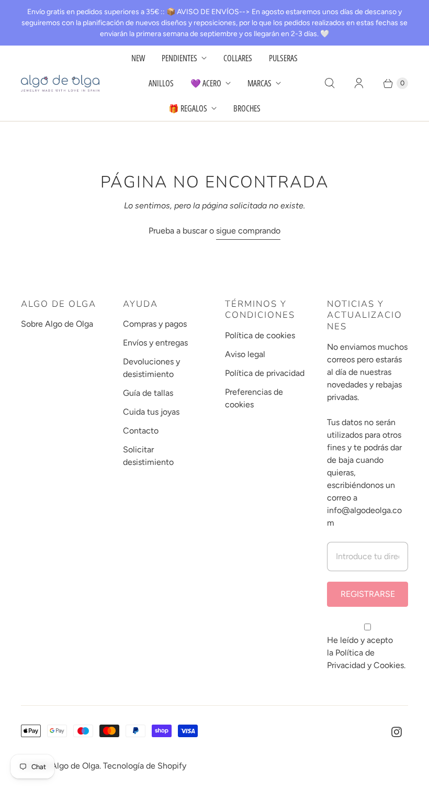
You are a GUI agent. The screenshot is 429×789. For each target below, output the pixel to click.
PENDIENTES (179, 58)
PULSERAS (283, 58)
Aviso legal (245, 354)
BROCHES (247, 108)
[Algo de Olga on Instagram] (396, 732)
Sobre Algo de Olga (57, 324)
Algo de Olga (75, 766)
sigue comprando (248, 231)
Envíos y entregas (155, 343)
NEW (138, 58)
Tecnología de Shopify (144, 766)
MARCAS (259, 83)
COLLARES (237, 58)
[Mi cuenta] (359, 83)
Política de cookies (260, 335)
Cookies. (389, 665)
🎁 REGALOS (187, 108)
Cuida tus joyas (151, 412)
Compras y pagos (155, 324)
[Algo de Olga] (60, 83)
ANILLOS (161, 83)
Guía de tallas (148, 393)
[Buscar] (329, 83)
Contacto (141, 431)
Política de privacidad (264, 373)
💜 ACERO (205, 83)
